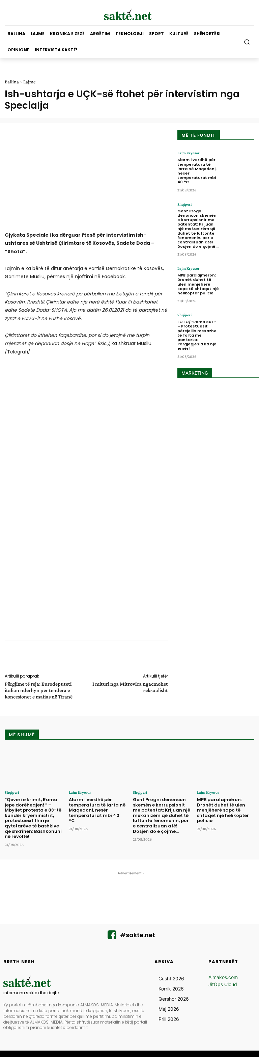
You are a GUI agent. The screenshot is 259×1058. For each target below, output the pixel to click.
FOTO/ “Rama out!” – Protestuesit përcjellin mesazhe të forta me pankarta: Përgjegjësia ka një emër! (197, 335)
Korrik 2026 (171, 988)
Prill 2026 (169, 1019)
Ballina (12, 81)
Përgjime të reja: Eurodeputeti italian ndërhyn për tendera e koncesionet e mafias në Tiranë (39, 690)
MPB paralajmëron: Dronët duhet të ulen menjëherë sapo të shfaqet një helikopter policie (198, 284)
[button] (247, 42)
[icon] (112, 937)
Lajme (29, 81)
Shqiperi (184, 204)
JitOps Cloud (222, 984)
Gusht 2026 (171, 978)
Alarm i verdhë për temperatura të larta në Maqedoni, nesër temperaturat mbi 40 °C (197, 171)
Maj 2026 (169, 1009)
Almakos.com (223, 977)
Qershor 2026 (174, 999)
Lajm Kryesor (188, 153)
